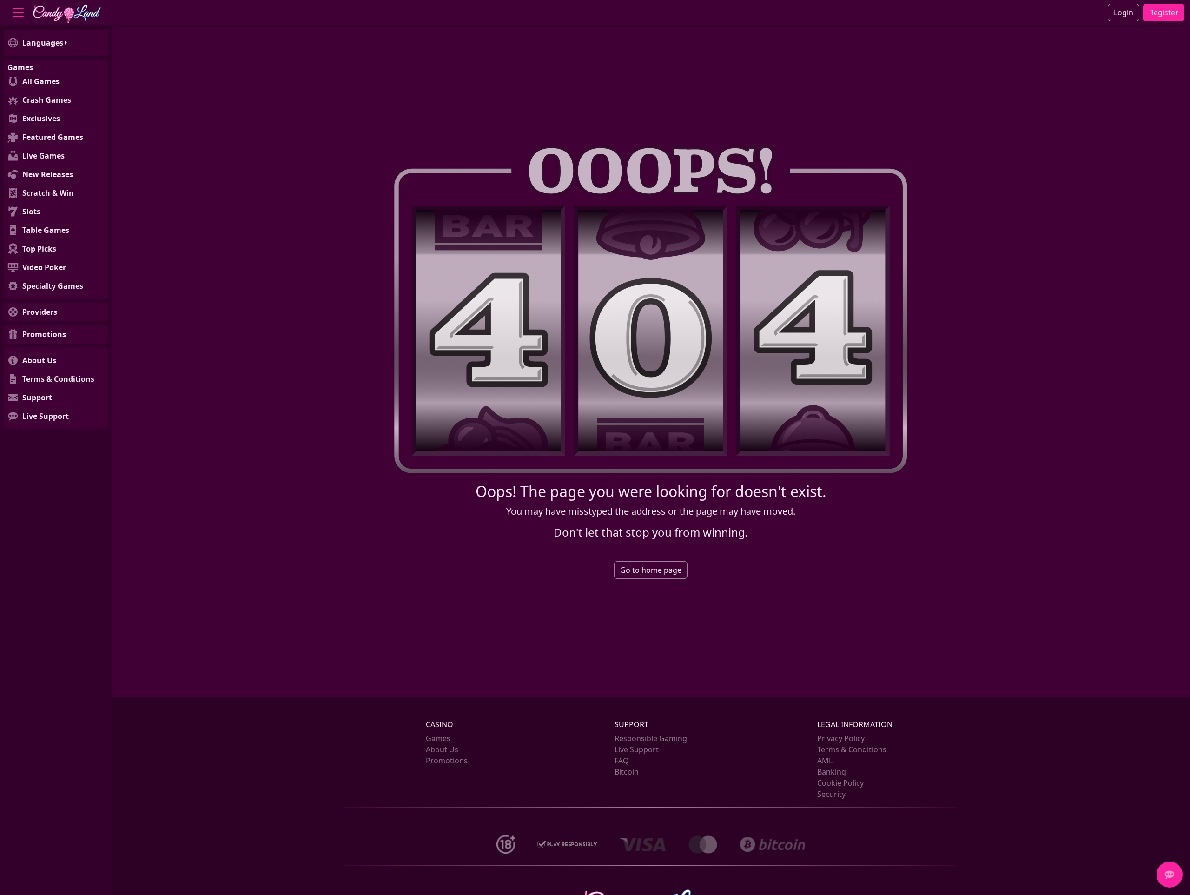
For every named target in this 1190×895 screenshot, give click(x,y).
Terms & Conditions (851, 749)
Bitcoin (627, 772)
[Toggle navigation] (18, 12)
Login (1123, 12)
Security (831, 794)
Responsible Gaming (651, 738)
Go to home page (650, 570)
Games (438, 738)
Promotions (447, 761)
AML (825, 761)
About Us (442, 749)
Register (1163, 12)
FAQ (622, 761)
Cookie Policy (840, 783)
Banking (831, 772)
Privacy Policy (841, 738)
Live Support (637, 749)
